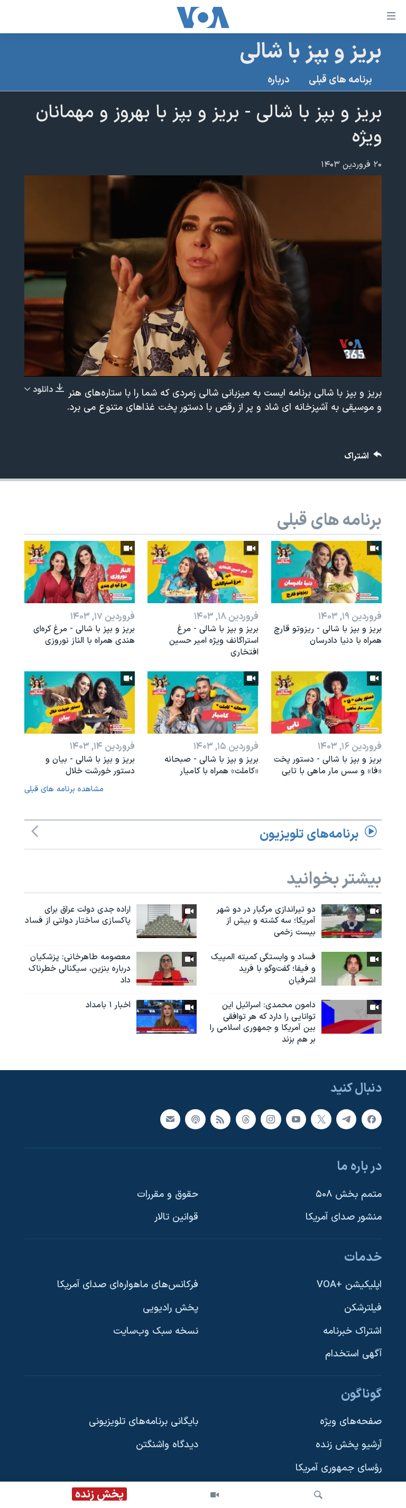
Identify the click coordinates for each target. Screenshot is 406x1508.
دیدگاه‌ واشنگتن (167, 1445)
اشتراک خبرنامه (352, 1331)
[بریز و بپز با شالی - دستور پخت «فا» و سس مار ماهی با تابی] (326, 702)
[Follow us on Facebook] (372, 1119)
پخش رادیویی (170, 1308)
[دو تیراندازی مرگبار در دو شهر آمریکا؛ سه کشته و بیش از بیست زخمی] (351, 921)
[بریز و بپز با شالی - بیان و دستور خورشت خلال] (79, 702)
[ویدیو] (214, 1495)
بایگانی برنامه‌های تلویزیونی (143, 1422)
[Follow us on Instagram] (271, 1119)
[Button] (363, 459)
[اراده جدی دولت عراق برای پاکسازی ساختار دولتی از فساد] (166, 921)
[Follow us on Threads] (246, 1119)
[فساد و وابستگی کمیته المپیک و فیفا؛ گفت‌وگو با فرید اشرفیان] (351, 969)
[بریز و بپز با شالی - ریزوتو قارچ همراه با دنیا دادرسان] (326, 572)
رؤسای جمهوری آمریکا (339, 1468)
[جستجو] (318, 1495)
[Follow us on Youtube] (296, 1119)
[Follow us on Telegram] (346, 1119)
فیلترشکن (363, 1308)
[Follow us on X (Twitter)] (321, 1119)
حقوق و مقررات (167, 1194)
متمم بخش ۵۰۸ (349, 1194)
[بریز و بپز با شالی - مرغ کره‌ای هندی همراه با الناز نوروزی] (79, 572)
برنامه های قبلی (340, 80)
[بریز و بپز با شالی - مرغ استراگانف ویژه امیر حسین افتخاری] (202, 572)
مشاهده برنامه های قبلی (64, 789)
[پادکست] (195, 1119)
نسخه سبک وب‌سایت (155, 1331)
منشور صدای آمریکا (344, 1217)
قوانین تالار (176, 1217)
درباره (278, 80)
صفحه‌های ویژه (351, 1422)
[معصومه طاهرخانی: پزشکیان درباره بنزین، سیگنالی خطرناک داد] (166, 969)
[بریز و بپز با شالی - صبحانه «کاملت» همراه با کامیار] (202, 702)
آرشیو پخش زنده (349, 1445)
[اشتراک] (170, 1119)
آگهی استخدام (353, 1354)
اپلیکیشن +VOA (349, 1285)
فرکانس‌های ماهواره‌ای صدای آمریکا (127, 1285)
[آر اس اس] (220, 1119)
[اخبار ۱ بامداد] (166, 1017)
